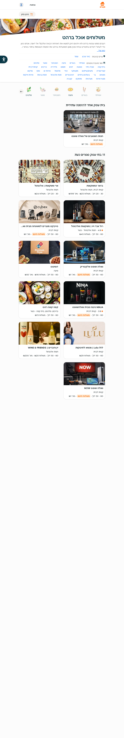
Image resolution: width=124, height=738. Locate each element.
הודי (66, 71)
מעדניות (89, 78)
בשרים (72, 63)
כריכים (44, 67)
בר (95, 75)
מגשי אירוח (100, 78)
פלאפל (57, 71)
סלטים (36, 63)
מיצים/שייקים (87, 71)
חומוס (63, 67)
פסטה (79, 67)
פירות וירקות (28, 75)
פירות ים (47, 71)
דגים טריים (69, 75)
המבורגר (54, 63)
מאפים (102, 75)
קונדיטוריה (100, 71)
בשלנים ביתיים (84, 75)
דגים (71, 67)
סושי (45, 63)
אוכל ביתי (90, 67)
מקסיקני (74, 71)
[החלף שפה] (21, 4)
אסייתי (82, 63)
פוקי (38, 71)
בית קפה (101, 67)
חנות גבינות (42, 75)
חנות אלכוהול (56, 75)
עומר (76, 56)
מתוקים (79, 78)
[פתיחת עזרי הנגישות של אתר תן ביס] (4, 59)
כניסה (32, 4)
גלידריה (54, 67)
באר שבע (86, 56)
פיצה (64, 63)
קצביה (69, 78)
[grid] (62, 240)
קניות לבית (33, 67)
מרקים (30, 71)
